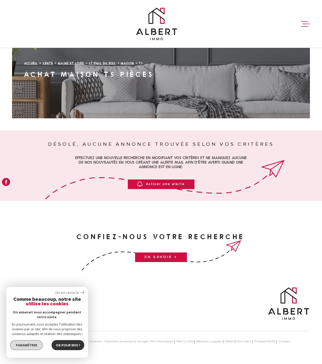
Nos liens (244, 341)
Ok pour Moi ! (68, 345)
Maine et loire (71, 63)
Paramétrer (26, 345)
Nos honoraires (161, 341)
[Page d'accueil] (156, 24)
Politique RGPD (265, 341)
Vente (48, 63)
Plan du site (184, 341)
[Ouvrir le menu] (305, 23)
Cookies (285, 341)
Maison (127, 63)
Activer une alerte (165, 184)
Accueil (30, 63)
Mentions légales (209, 341)
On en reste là (67, 293)
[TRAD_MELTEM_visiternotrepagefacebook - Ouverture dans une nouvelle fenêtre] (6, 182)
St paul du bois (102, 63)
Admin (229, 341)
